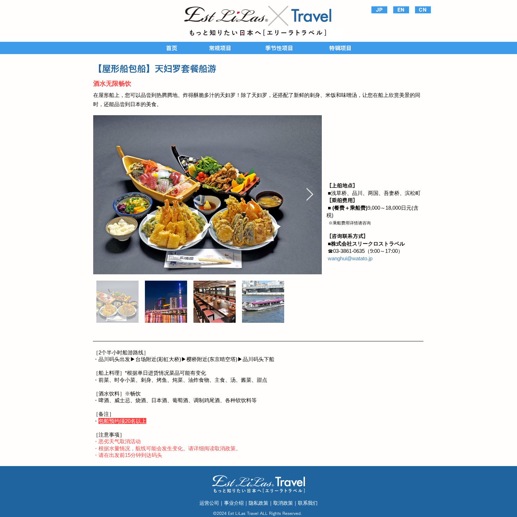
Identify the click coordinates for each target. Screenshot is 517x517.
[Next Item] (310, 195)
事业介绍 (234, 503)
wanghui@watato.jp (350, 258)
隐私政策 (258, 503)
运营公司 (209, 503)
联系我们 (308, 503)
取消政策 (283, 503)
